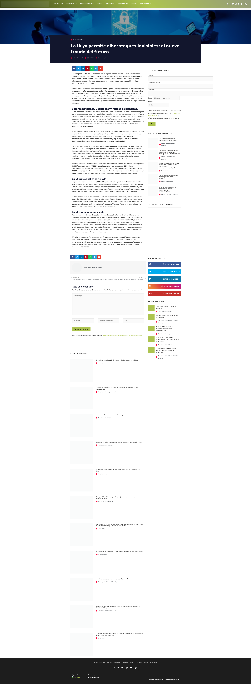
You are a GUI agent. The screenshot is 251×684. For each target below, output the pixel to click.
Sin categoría (101, 638)
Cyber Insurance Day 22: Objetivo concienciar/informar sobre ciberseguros (117, 388)
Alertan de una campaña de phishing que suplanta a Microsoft (168, 176)
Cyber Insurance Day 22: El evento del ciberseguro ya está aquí (117, 360)
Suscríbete (153, 662)
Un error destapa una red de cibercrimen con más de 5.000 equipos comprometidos (168, 189)
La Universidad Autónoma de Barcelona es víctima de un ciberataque (166, 350)
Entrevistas (110, 4)
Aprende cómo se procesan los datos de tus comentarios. (122, 335)
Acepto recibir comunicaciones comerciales (164, 118)
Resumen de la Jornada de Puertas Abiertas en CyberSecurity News (119, 442)
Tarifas (146, 662)
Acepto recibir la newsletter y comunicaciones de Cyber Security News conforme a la (164, 113)
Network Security (112, 582)
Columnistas (123, 4)
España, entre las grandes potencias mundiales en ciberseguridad (165, 329)
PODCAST (134, 4)
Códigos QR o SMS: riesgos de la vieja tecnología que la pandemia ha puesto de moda (119, 497)
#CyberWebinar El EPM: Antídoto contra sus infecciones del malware (119, 551)
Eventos (100, 363)
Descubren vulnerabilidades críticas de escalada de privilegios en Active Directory (118, 607)
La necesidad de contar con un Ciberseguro (111, 415)
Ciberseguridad (79, 39)
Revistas (100, 4)
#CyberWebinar (102, 445)
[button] (245, 4)
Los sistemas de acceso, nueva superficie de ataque (113, 579)
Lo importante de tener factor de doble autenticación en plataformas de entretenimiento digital (119, 634)
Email (171, 181)
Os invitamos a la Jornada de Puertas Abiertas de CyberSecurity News (118, 470)
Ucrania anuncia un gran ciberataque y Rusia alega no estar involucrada (167, 339)
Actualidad (57, 4)
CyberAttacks (174, 194)
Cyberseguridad (86, 4)
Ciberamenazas (71, 4)
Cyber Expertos (109, 501)
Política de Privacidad (113, 662)
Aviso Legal (138, 662)
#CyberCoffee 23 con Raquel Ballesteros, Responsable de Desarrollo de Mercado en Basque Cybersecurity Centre (119, 525)
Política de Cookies (127, 662)
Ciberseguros (145, 4)
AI (73, 39)
